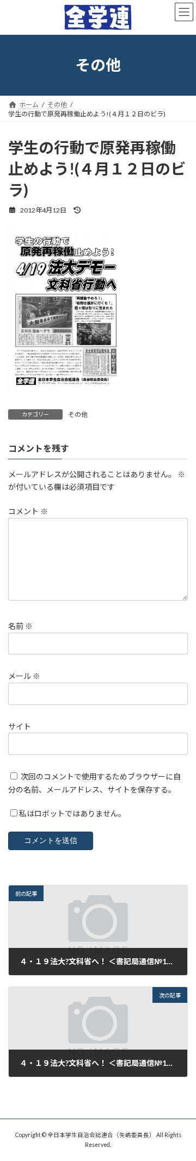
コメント (28, 511)
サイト (19, 726)
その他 (78, 414)
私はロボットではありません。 (72, 814)
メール (24, 676)
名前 (20, 626)
